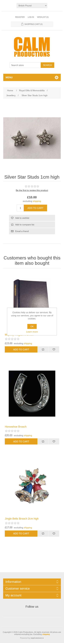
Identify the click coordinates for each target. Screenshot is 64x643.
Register (20, 17)
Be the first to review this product (32, 190)
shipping (37, 201)
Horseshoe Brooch (15, 426)
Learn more (32, 331)
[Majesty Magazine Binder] (32, 301)
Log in (31, 17)
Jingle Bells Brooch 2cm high (22, 518)
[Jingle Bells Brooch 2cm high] (32, 485)
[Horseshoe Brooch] (32, 393)
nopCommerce (37, 638)
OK (32, 326)
